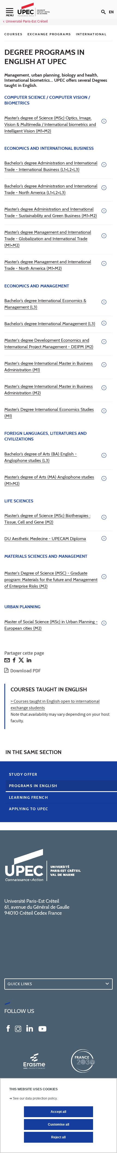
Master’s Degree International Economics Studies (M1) (49, 413)
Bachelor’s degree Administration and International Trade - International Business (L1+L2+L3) (50, 166)
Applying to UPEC (28, 808)
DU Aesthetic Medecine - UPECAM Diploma (45, 538)
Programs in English (33, 785)
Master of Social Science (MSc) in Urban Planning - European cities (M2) (51, 625)
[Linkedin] (29, 661)
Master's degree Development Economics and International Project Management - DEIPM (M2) (48, 343)
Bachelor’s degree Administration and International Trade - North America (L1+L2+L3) (50, 189)
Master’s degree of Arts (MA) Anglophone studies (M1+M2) (49, 480)
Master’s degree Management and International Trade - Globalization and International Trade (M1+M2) (47, 239)
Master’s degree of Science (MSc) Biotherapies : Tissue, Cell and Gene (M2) (47, 519)
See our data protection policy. (35, 1098)
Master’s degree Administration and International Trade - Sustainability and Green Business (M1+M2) (50, 212)
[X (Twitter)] (21, 661)
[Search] (105, 7)
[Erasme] (34, 1060)
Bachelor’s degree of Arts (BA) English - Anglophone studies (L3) (40, 457)
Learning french (28, 797)
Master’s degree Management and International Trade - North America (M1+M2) (47, 265)
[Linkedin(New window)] (29, 1028)
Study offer (23, 774)
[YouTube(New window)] (42, 1028)
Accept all (58, 1112)
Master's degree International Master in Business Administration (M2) (48, 389)
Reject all (58, 1137)
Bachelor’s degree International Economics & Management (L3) (45, 304)
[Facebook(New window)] (8, 1028)
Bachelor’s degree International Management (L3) (49, 323)
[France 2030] (83, 1060)
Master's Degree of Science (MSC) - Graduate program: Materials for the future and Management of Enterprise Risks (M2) (50, 580)
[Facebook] (14, 661)
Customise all (58, 1124)
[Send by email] (7, 661)
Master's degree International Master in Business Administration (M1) (48, 366)
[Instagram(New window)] (18, 1028)
